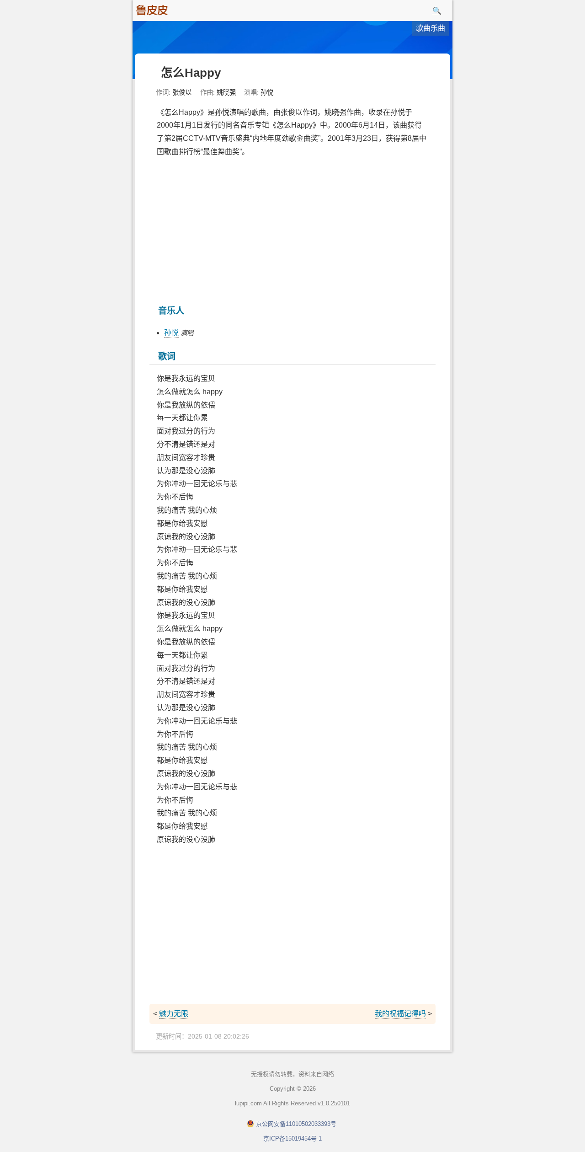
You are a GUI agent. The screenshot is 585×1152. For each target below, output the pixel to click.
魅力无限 (173, 1014)
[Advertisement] (292, 230)
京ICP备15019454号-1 (292, 1138)
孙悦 (171, 333)
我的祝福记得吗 (400, 1014)
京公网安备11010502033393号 (296, 1123)
